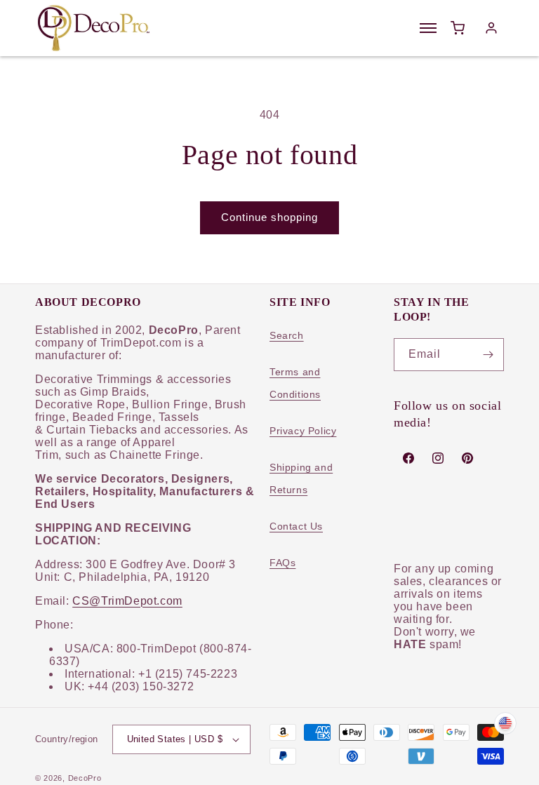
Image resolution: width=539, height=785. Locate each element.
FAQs (282, 562)
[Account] (491, 28)
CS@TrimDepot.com (127, 601)
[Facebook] (408, 458)
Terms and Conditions (295, 383)
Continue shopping (269, 217)
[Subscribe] (487, 354)
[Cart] (457, 28)
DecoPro (85, 778)
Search (287, 335)
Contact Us (296, 526)
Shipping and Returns (301, 478)
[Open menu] (428, 28)
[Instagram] (438, 458)
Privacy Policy (303, 430)
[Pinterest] (467, 458)
